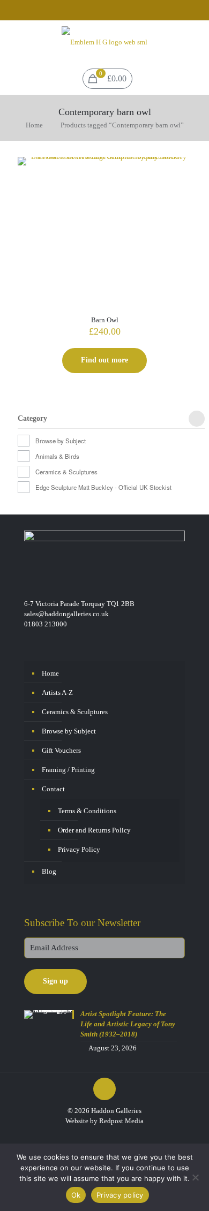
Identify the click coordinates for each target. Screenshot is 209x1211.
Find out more (104, 360)
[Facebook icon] (98, 11)
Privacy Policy (79, 849)
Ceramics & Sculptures (66, 471)
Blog (49, 871)
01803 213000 (45, 624)
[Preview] (179, 200)
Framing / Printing (68, 770)
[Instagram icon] (112, 11)
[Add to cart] (179, 169)
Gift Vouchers (61, 750)
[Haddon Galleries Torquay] (104, 42)
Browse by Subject (60, 440)
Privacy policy (120, 1195)
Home (34, 125)
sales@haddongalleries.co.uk (66, 614)
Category (32, 418)
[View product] (179, 185)
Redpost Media (121, 1121)
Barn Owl (104, 320)
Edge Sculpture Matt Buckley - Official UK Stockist (103, 487)
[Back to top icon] (104, 1089)
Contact (53, 789)
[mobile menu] (194, 42)
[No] (195, 1177)
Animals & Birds (57, 456)
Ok (76, 1195)
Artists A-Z (57, 692)
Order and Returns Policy (94, 830)
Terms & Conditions (87, 811)
